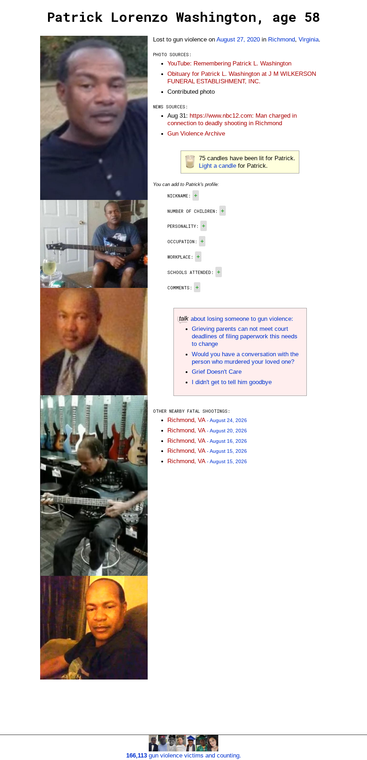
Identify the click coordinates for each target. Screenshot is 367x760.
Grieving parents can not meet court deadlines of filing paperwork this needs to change (244, 336)
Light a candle (217, 165)
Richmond (281, 39)
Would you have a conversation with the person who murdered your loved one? (245, 357)
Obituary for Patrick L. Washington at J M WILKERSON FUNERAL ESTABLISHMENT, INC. (241, 77)
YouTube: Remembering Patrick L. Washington (229, 63)
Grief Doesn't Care (217, 371)
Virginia (309, 39)
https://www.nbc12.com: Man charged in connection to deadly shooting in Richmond (232, 119)
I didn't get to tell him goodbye (232, 382)
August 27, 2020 (238, 39)
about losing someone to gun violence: (241, 318)
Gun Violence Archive (196, 133)
